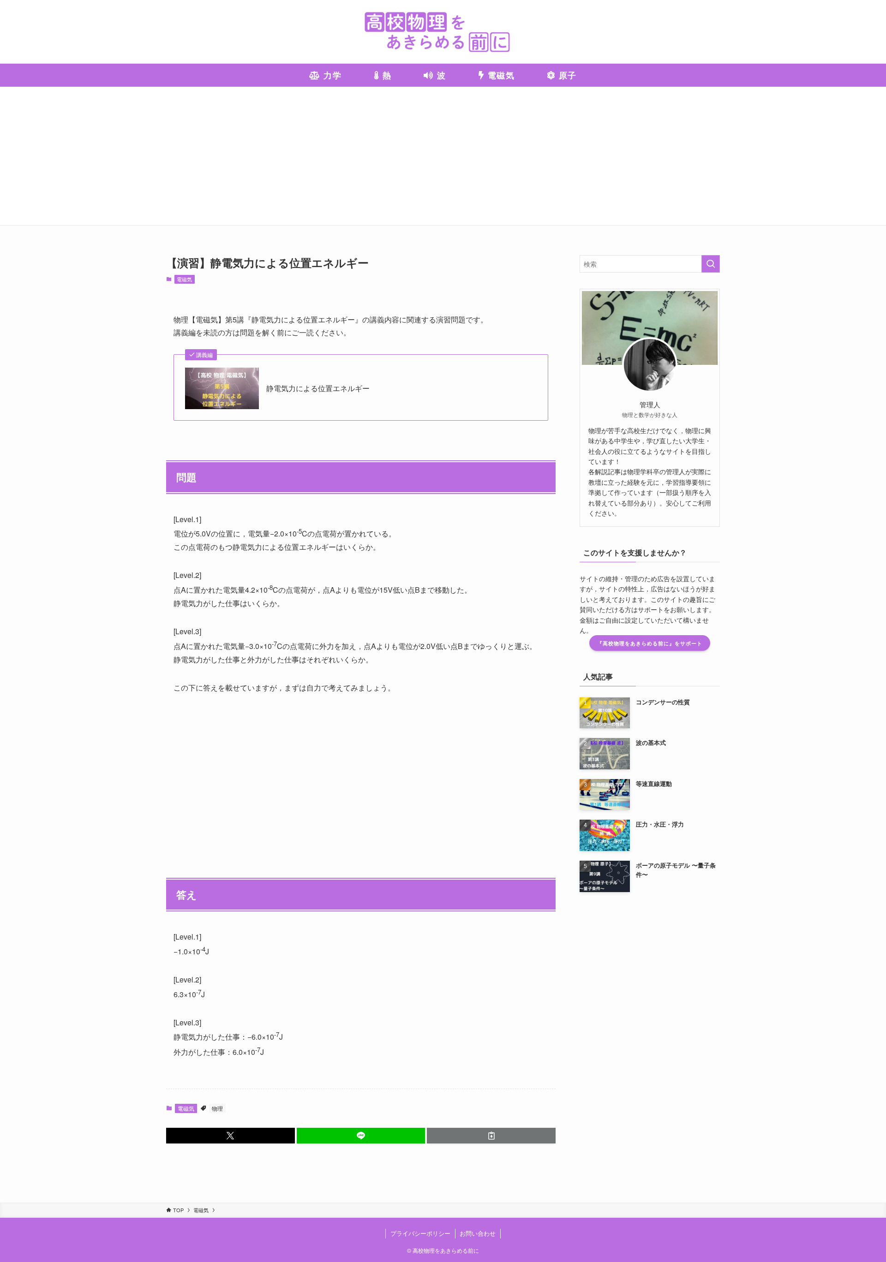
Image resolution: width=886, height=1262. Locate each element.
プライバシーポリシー (420, 1233)
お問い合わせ (478, 1233)
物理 (217, 1108)
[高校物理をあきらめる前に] (443, 32)
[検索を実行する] (710, 264)
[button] (230, 1135)
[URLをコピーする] (491, 1135)
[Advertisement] (443, 155)
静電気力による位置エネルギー (318, 388)
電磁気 (184, 279)
